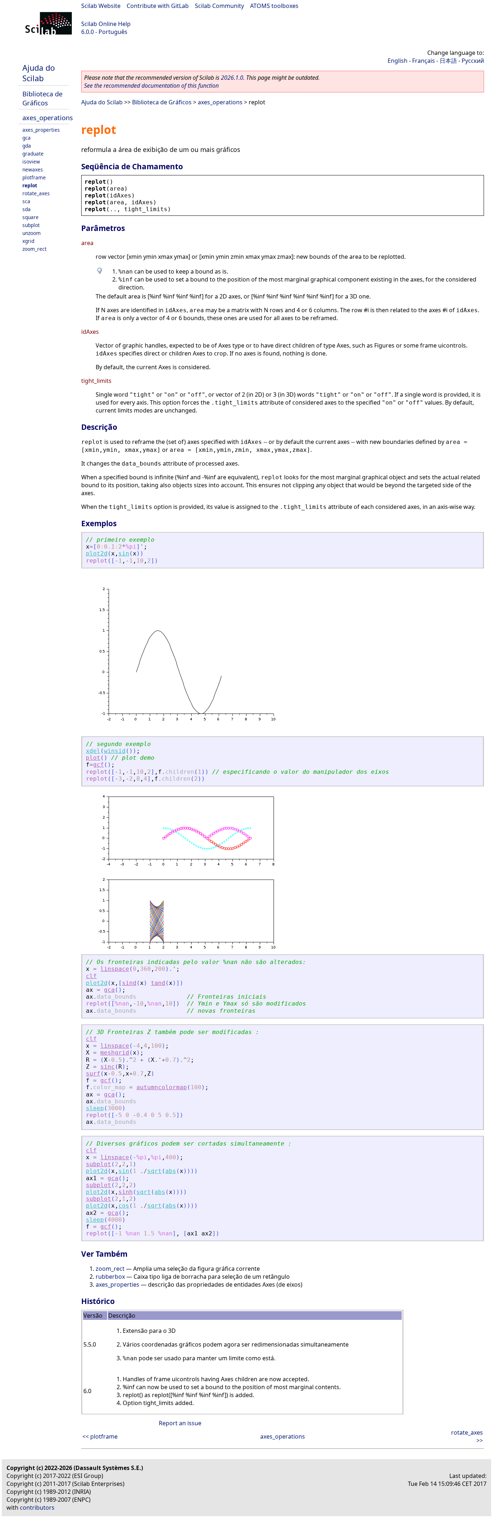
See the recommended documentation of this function (151, 86)
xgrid (28, 240)
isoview (31, 161)
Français (423, 61)
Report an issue (180, 1423)
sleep (95, 1108)
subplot (31, 225)
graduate (33, 153)
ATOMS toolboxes (274, 6)
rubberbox (110, 1277)
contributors (37, 1508)
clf (91, 976)
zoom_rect (34, 248)
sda (26, 209)
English (397, 61)
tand (158, 983)
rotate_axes (36, 193)
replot (29, 185)
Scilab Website (101, 6)
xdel (93, 750)
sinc (107, 1066)
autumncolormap (161, 1087)
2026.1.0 (232, 78)
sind (129, 983)
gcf (98, 764)
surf (93, 1073)
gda (26, 145)
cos (123, 1205)
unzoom (31, 233)
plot (93, 757)
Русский (473, 61)
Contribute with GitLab (158, 6)
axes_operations (47, 117)
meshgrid (114, 1052)
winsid (115, 750)
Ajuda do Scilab (38, 72)
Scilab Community (219, 6)
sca (26, 201)
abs (170, 1171)
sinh (125, 1191)
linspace (114, 968)
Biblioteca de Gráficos (42, 98)
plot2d (97, 553)
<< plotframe (100, 1436)
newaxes (32, 169)
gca (26, 137)
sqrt (154, 1171)
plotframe (34, 177)
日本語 (448, 61)
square (30, 217)
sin (123, 553)
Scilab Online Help (106, 24)
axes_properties (41, 129)
